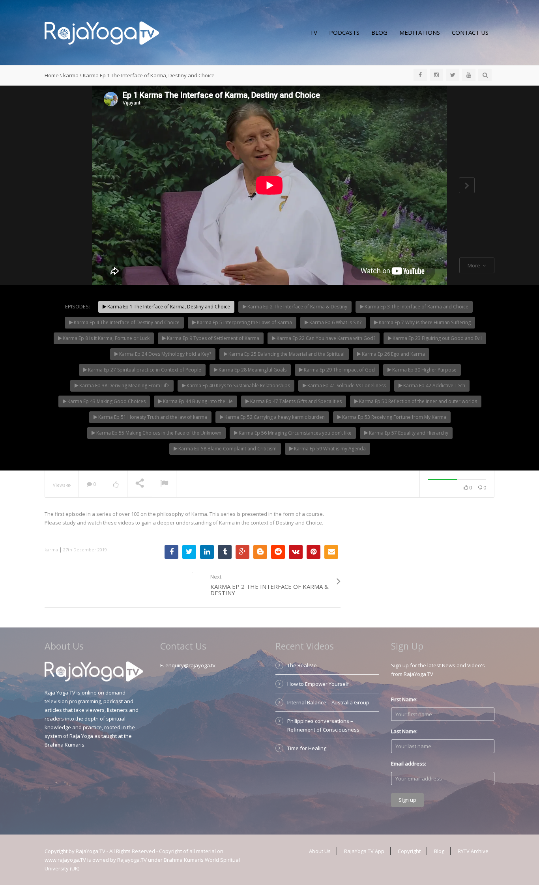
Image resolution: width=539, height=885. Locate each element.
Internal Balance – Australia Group (328, 702)
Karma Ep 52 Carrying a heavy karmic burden (274, 417)
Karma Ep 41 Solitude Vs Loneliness (346, 385)
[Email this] (331, 552)
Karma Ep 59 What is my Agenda (329, 448)
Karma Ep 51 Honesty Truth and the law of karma (152, 417)
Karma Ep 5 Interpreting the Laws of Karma (244, 322)
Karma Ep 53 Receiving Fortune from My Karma (393, 417)
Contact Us (470, 32)
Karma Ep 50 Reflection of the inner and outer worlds (417, 401)
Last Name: (404, 731)
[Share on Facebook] (171, 552)
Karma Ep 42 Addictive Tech (433, 385)
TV (313, 32)
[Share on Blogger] (260, 552)
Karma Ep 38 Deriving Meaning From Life (123, 385)
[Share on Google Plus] (242, 552)
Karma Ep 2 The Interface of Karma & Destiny (296, 306)
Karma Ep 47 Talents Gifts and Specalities (295, 401)
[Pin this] (313, 552)
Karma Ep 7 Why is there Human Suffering (424, 322)
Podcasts (344, 32)
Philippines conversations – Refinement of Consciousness (323, 725)
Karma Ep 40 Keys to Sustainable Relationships (237, 385)
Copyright (409, 851)
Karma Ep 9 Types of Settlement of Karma (212, 338)
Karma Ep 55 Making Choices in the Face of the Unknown (158, 432)
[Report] (164, 484)
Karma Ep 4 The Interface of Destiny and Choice (126, 322)
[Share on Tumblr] (225, 552)
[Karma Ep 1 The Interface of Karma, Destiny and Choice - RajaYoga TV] (102, 32)
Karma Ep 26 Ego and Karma (393, 354)
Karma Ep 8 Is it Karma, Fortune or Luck (106, 338)
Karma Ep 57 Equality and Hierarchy (408, 432)
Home (52, 75)
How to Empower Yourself (318, 683)
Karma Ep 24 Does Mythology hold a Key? (164, 354)
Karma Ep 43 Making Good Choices (106, 401)
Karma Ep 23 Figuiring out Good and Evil (436, 338)
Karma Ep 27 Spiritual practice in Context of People (144, 369)
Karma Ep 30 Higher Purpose (424, 369)
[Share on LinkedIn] (207, 552)
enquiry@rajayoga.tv (190, 665)
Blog (379, 32)
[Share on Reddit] (278, 552)
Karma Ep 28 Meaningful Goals (251, 369)
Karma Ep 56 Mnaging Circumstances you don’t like (295, 432)
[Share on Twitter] (189, 552)
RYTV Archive (473, 851)
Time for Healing (306, 748)
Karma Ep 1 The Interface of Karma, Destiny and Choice (168, 306)
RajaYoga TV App (364, 851)
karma (71, 75)
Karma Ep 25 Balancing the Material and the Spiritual (285, 354)
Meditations (419, 32)
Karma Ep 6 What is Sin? (334, 322)
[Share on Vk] (296, 552)
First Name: (404, 699)
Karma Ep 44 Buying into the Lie (197, 401)
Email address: (408, 763)
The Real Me (302, 665)
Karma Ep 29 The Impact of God (339, 369)
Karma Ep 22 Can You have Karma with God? (325, 338)
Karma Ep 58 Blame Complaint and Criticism (227, 448)
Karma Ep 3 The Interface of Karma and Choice (415, 306)
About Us (320, 851)
